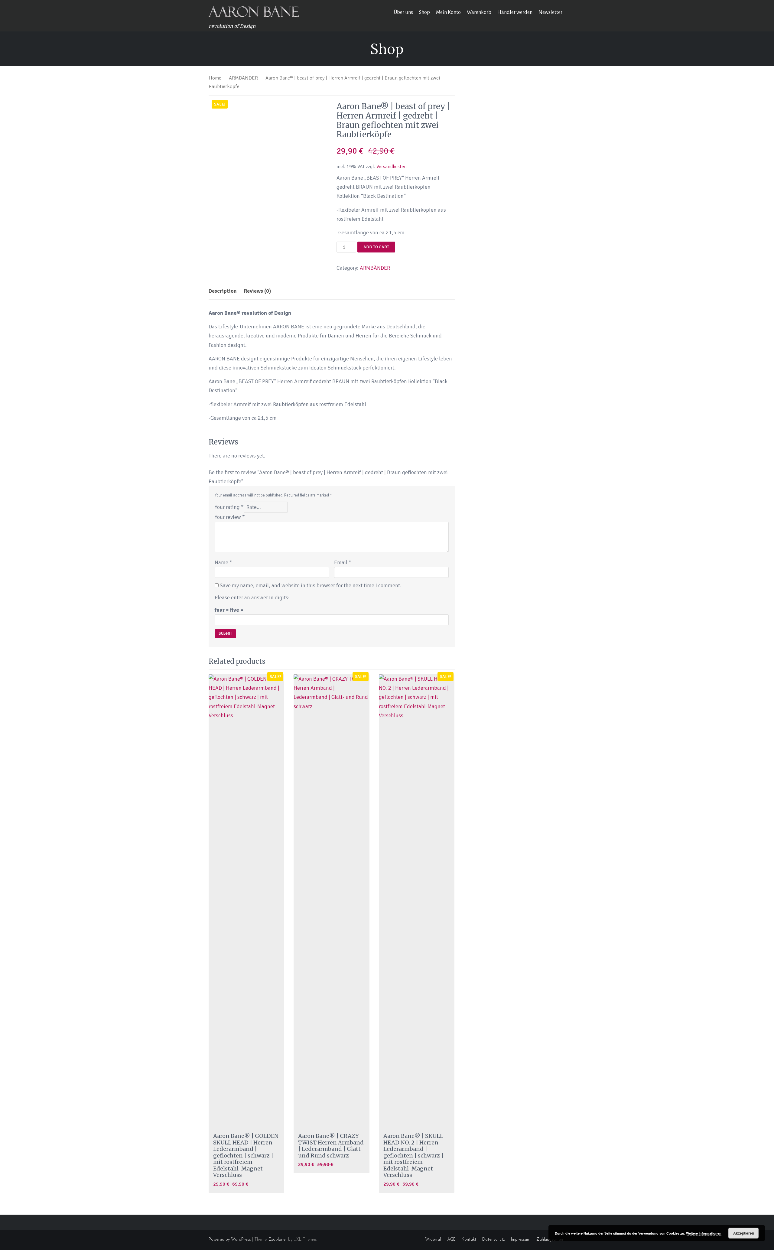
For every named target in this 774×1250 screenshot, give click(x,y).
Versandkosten (391, 167)
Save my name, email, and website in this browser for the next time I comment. (311, 585)
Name (223, 562)
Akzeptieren (743, 1233)
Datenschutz (493, 1239)
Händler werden (514, 12)
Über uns (403, 12)
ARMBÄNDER (243, 78)
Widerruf (433, 1239)
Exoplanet (277, 1239)
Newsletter (550, 12)
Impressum (520, 1239)
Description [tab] (223, 291)
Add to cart (376, 246)
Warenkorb (479, 12)
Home (215, 78)
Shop (424, 12)
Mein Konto (448, 12)
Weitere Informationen (703, 1233)
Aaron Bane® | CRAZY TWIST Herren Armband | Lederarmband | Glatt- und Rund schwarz (331, 1145)
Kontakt (469, 1239)
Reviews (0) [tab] (257, 291)
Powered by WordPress (230, 1239)
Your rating (229, 507)
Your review (230, 517)
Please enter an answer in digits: (252, 597)
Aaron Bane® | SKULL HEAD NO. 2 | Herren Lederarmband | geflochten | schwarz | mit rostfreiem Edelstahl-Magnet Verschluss (413, 1155)
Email (342, 562)
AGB (451, 1239)
